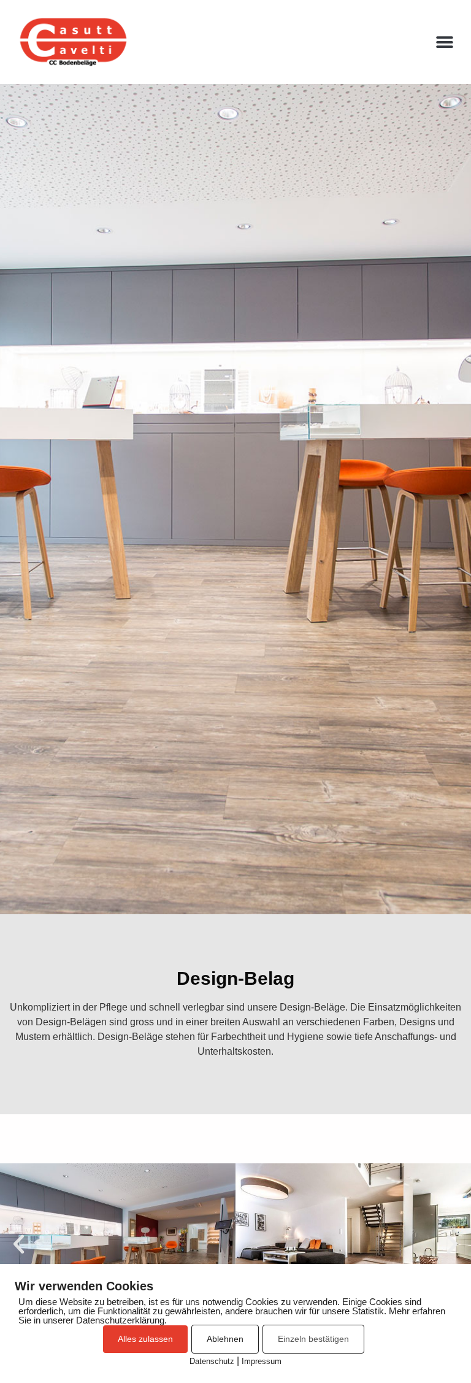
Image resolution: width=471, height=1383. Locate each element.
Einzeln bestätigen (313, 1339)
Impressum (261, 1361)
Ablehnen (225, 1339)
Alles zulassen (145, 1339)
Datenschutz (212, 1361)
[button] (445, 42)
